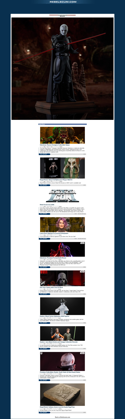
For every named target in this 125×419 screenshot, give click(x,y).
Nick (44, 146)
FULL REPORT (43, 154)
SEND (84, 154)
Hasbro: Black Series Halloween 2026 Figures (54, 316)
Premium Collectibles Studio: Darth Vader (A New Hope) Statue (60, 372)
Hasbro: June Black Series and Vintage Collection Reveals (59, 342)
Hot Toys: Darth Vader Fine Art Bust (51, 287)
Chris (45, 206)
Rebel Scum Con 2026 (47, 204)
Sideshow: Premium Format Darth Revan (53, 258)
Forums (61, 146)
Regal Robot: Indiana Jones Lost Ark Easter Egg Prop (57, 407)
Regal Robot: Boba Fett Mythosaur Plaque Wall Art (56, 179)
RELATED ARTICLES (82, 213)
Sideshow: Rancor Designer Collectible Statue (55, 145)
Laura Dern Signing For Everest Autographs (54, 233)
